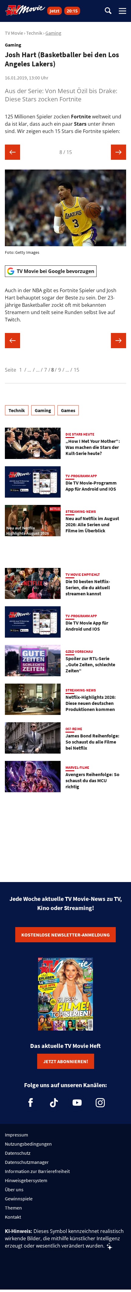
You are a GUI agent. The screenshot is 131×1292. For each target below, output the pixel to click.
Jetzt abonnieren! (65, 1061)
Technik (34, 33)
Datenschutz (17, 1153)
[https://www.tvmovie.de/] (25, 10)
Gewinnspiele (19, 1199)
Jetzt (54, 11)
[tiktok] (54, 1103)
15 (76, 369)
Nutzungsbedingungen (28, 1144)
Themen (13, 1208)
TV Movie (14, 33)
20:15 (72, 11)
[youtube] (77, 1103)
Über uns (14, 1189)
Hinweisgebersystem (26, 1180)
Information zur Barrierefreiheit (37, 1171)
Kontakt (13, 1217)
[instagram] (100, 1103)
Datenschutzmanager (27, 1162)
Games (68, 410)
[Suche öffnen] (108, 11)
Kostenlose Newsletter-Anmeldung (65, 935)
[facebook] (31, 1103)
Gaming (53, 33)
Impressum (16, 1135)
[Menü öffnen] (122, 11)
